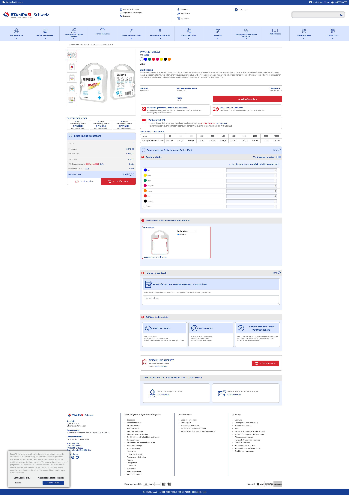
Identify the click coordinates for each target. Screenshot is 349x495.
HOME (71, 44)
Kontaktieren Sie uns (322, 2)
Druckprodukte (332, 35)
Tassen (130, 460)
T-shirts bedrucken (103, 34)
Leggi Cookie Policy (22, 478)
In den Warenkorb (120, 181)
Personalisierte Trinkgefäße (160, 35)
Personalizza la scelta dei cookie (50, 478)
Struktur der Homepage (244, 451)
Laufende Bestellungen (131, 9)
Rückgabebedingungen (244, 437)
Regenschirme (133, 440)
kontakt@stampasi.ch (77, 426)
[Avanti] (133, 84)
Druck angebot (86, 181)
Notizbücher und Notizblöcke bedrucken (246, 35)
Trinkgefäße (132, 463)
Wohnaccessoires (134, 474)
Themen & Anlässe (304, 35)
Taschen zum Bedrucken (45, 35)
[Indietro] (82, 84)
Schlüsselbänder (133, 448)
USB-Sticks (131, 468)
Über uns (238, 420)
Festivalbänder (133, 428)
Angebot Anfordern (247, 99)
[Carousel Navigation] (107, 84)
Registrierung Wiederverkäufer (193, 428)
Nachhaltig (218, 35)
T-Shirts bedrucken (134, 454)
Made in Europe (275, 34)
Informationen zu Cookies (245, 445)
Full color (182, 235)
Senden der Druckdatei (190, 425)
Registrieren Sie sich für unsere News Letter (198, 431)
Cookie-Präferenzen (242, 443)
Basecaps (131, 420)
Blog (237, 428)
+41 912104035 (340, 2)
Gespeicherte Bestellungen (132, 13)
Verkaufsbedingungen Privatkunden (249, 434)
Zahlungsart (186, 423)
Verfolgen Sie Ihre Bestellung (246, 423)
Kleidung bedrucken (188, 35)
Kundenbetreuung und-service (247, 440)
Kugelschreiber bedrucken (131, 35)
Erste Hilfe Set (94, 44)
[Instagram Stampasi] (72, 457)
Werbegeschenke (16, 35)
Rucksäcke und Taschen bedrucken (74, 35)
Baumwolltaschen (134, 423)
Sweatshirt (131, 451)
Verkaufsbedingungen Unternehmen (250, 431)
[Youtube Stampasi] (77, 457)
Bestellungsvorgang (189, 420)
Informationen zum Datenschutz (248, 448)
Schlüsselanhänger (134, 445)
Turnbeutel (131, 465)
